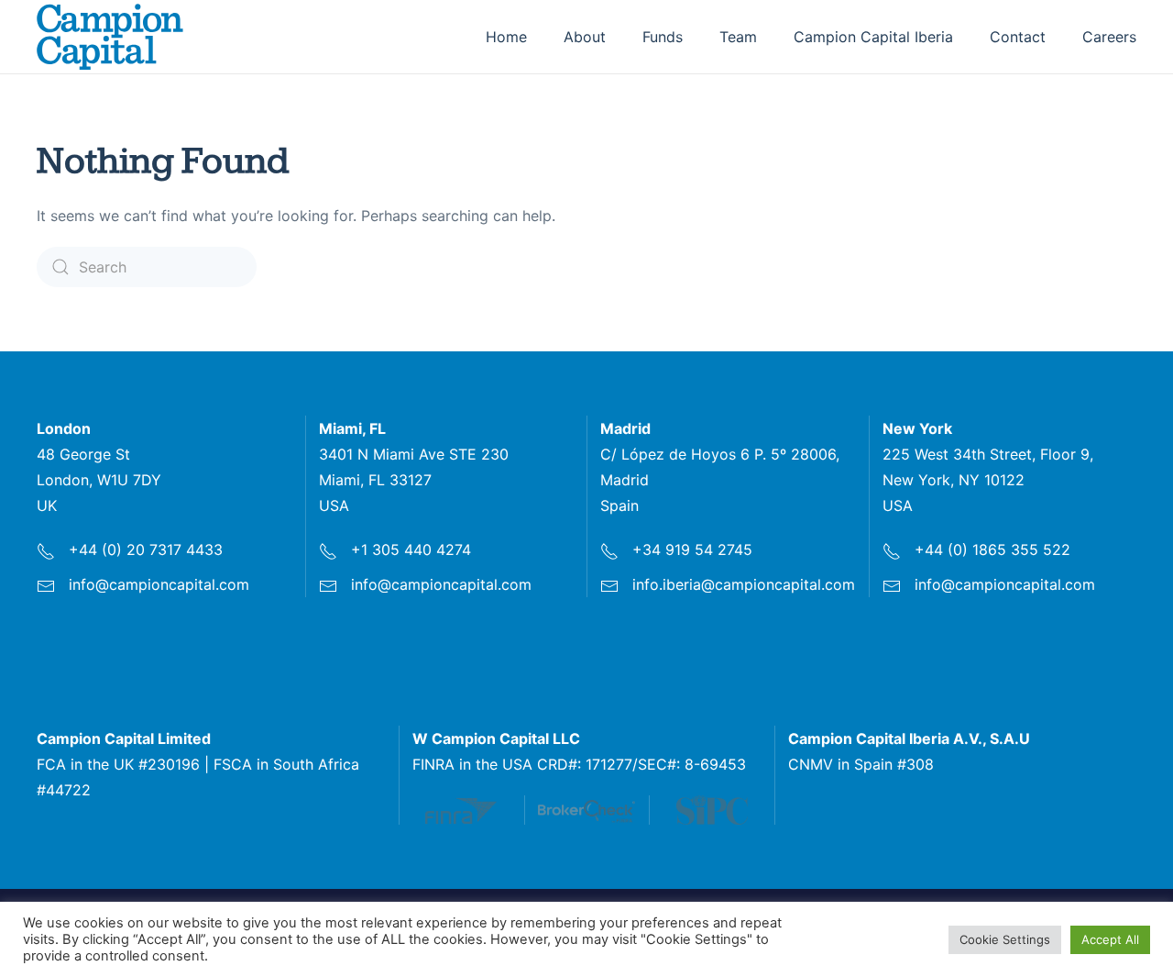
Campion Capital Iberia (873, 37)
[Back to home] (110, 36)
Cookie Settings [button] (1004, 939)
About (585, 37)
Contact (1018, 37)
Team (738, 37)
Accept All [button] (1110, 939)
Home (506, 37)
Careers (1109, 37)
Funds (662, 37)
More (470, 810)
